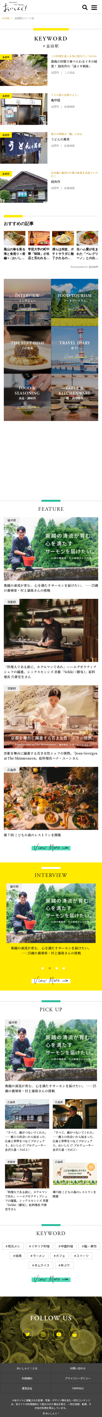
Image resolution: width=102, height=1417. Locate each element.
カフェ (60, 1255)
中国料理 (67, 1246)
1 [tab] (38, 968)
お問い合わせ (78, 1368)
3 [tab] (53, 968)
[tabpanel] (51, 923)
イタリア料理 (40, 1246)
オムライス (42, 1265)
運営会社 (27, 1388)
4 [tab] (60, 968)
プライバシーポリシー (78, 1378)
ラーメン (39, 1255)
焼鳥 (18, 1255)
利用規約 (27, 1378)
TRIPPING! (78, 1388)
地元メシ (14, 1246)
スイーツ (82, 1255)
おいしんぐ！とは (27, 1368)
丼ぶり (65, 1265)
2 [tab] (45, 968)
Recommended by (79, 266)
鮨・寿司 (90, 1246)
